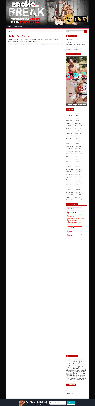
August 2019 (78, 159)
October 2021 (69, 197)
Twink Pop (84, 378)
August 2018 (78, 184)
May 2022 (68, 182)
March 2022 (68, 187)
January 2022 (69, 189)
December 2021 (69, 192)
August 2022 (69, 177)
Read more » (36, 41)
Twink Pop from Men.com (72, 49)
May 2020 (77, 138)
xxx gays (70, 381)
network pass (68, 376)
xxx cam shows (47, 44)
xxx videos (76, 381)
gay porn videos (69, 369)
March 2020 (77, 143)
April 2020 (77, 141)
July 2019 (77, 161)
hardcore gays (83, 371)
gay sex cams (22, 44)
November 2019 (78, 153)
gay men (70, 367)
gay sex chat (28, 44)
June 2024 (68, 138)
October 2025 (69, 118)
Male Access (80, 375)
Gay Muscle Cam (18, 26)
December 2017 (78, 197)
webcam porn (74, 379)
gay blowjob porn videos (82, 363)
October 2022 (69, 171)
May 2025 (68, 123)
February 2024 (69, 146)
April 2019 (77, 166)
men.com (84, 375)
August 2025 (69, 120)
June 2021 (77, 115)
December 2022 (69, 169)
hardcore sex (71, 375)
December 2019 (78, 151)
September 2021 (70, 199)
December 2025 (69, 115)
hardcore (67, 371)
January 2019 (78, 171)
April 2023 (68, 161)
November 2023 (69, 151)
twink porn (68, 379)
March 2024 (68, 143)
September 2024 (70, 136)
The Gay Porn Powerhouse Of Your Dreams (76, 44)
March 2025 (68, 125)
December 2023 (69, 148)
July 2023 (68, 156)
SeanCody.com (79, 378)
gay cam (67, 365)
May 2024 (68, 141)
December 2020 (78, 125)
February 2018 (78, 192)
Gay (76, 363)
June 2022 (68, 179)
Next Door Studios (75, 376)
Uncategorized (69, 393)
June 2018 (77, 187)
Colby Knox (68, 361)
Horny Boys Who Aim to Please (73, 42)
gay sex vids (82, 369)
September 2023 (70, 153)
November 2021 (69, 194)
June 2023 (68, 159)
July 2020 (77, 136)
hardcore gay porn (75, 371)
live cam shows (35, 44)
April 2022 (68, 184)
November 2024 (69, 131)
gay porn (82, 366)
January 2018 (78, 194)
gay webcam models (73, 370)
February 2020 (78, 146)
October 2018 (78, 179)
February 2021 (78, 120)
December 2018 (78, 174)
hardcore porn (79, 373)
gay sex (76, 368)
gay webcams (82, 370)
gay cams (71, 365)
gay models (75, 367)
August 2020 (78, 133)
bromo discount (83, 358)
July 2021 (77, 113)
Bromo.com (78, 358)
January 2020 (78, 148)
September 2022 (70, 174)
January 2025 (69, 128)
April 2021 (77, 118)
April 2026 (68, 113)
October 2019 (78, 156)
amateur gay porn (69, 358)
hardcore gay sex (69, 373)
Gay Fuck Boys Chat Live (19, 36)
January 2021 (78, 123)
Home (9, 26)
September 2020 (78, 131)
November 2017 (78, 199)
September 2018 (78, 182)
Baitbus (74, 358)
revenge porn (72, 378)
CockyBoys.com (82, 360)
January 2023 (69, 166)
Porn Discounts (12, 44)
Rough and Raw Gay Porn (72, 39)
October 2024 (69, 133)
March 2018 (77, 189)
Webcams (68, 396)
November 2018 (78, 177)
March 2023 (68, 164)
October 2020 (78, 128)
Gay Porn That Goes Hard (72, 47)
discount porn (77, 361)
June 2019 (77, 164)
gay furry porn (76, 365)
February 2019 (78, 169)
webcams (41, 44)
